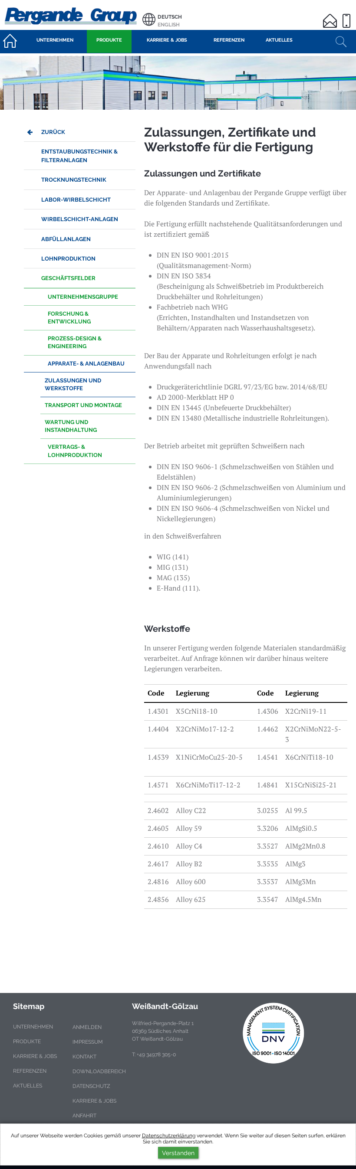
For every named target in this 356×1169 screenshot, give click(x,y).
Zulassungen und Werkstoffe (73, 384)
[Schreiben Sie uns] (331, 15)
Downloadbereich (99, 1071)
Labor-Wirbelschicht (76, 199)
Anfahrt (84, 1116)
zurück (53, 132)
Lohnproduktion (68, 258)
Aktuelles (27, 1086)
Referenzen (29, 1071)
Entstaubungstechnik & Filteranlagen (79, 155)
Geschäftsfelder (68, 278)
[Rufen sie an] (348, 15)
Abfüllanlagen (66, 239)
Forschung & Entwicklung (69, 317)
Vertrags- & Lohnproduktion (75, 451)
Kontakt (84, 1057)
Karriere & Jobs (35, 1056)
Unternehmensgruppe (83, 297)
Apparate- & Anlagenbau (86, 363)
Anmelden (87, 1027)
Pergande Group (71, 15)
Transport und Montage (83, 405)
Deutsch (170, 17)
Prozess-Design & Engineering (75, 342)
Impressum (88, 1042)
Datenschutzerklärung (168, 1136)
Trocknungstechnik (73, 179)
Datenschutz (91, 1086)
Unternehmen (33, 1027)
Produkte (27, 1041)
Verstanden (178, 1152)
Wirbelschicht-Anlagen (79, 219)
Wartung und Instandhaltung (71, 426)
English (169, 25)
